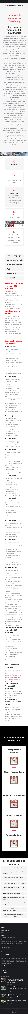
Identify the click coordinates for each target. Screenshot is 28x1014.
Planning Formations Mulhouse (14, 795)
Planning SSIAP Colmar (14, 835)
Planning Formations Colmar (14, 772)
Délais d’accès (12, 273)
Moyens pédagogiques (14, 256)
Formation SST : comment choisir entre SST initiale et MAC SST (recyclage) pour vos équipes (16, 980)
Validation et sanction (14, 265)
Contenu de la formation (15, 260)
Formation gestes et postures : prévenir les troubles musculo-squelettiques (16, 1001)
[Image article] (3, 980)
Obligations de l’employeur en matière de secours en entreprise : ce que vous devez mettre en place (16, 988)
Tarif (8, 269)
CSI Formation (8, 670)
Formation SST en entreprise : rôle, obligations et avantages (15, 995)
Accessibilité (11, 278)
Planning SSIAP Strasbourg (14, 815)
